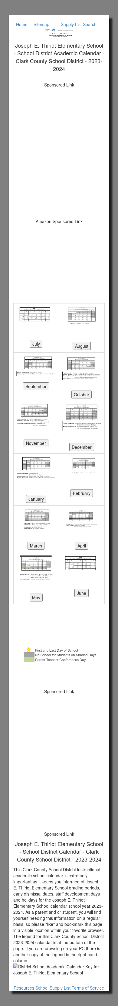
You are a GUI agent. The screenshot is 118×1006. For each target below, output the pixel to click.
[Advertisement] (59, 150)
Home (22, 24)
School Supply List (52, 988)
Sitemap (41, 24)
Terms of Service (88, 988)
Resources (24, 988)
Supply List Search (79, 24)
